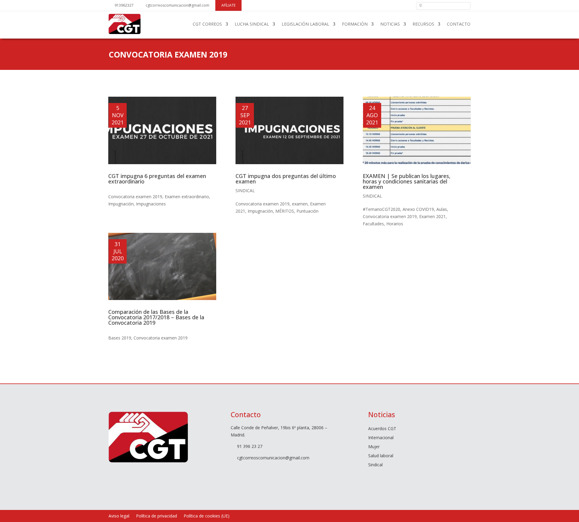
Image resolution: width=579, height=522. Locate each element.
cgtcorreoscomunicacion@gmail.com (177, 5)
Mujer (374, 447)
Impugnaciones (151, 204)
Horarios (394, 224)
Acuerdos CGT (382, 429)
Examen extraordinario (187, 196)
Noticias (390, 24)
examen (300, 204)
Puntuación (307, 211)
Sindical (245, 190)
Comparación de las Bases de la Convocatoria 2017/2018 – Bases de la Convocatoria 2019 (156, 317)
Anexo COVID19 (418, 209)
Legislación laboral (305, 24)
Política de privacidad (156, 516)
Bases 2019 (119, 338)
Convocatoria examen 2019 (135, 196)
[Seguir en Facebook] (377, 5)
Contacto (458, 24)
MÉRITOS (284, 211)
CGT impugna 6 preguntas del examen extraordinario (157, 178)
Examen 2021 (432, 216)
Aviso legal (119, 516)
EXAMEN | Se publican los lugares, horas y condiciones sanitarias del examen (407, 181)
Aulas (441, 209)
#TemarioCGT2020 (381, 209)
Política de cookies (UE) (206, 516)
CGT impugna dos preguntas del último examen (286, 178)
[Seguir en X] (387, 5)
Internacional (381, 438)
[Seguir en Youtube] (398, 5)
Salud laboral (380, 456)
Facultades (373, 224)
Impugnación (121, 204)
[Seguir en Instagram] (408, 5)
